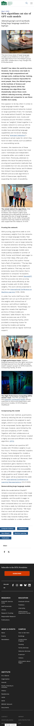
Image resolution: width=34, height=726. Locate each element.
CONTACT (4, 716)
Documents (5, 707)
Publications (5, 620)
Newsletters (5, 639)
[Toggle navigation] (31, 3)
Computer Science (7, 528)
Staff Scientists (6, 606)
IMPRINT (21, 716)
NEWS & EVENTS (8, 629)
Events (3, 636)
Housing (21, 644)
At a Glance (5, 675)
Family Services (23, 647)
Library (3, 609)
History (3, 690)
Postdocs (21, 605)
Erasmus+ (21, 654)
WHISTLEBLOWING (7, 720)
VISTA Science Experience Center (24, 612)
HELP (3, 723)
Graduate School (23, 601)
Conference (22, 528)
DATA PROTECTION (24, 720)
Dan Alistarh (5, 533)
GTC (19, 723)
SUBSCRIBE (17, 573)
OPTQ (12, 441)
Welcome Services (24, 651)
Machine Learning (20, 533)
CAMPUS (22, 629)
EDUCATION (23, 598)
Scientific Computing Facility (15, 399)
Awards (3, 682)
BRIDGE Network (6, 704)
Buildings (21, 636)
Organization (5, 679)
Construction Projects (22, 640)
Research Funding (7, 613)
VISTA (3, 697)
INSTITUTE (5, 672)
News (3, 632)
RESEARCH (5, 598)
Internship (21, 608)
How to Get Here (23, 632)
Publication (5, 538)
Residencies (5, 694)
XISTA (3, 701)
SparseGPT (28, 276)
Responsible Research (8, 616)
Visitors (20, 658)
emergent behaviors (17, 135)
